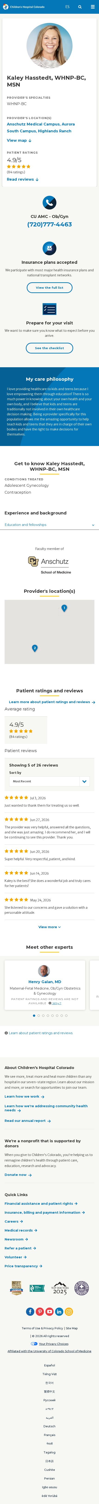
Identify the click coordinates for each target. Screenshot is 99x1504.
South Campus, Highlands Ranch (39, 131)
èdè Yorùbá (49, 1496)
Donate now (15, 1175)
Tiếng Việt (49, 1374)
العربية (49, 1417)
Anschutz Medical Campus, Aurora (41, 124)
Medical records (19, 1230)
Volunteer (13, 1257)
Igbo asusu (49, 1487)
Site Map (72, 1328)
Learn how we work (22, 1097)
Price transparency (21, 1266)
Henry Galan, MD (45, 982)
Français (49, 1435)
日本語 (49, 1461)
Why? (56, 1003)
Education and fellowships (25, 525)
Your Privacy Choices (53, 1344)
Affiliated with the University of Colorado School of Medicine (49, 1351)
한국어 (49, 1382)
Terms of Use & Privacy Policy (42, 1328)
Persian (49, 1478)
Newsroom (14, 1239)
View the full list (49, 287)
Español (49, 1365)
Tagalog (49, 1452)
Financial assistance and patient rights (39, 1204)
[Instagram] (69, 1312)
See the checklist (49, 348)
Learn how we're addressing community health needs (46, 1108)
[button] (64, 608)
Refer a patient (18, 1248)
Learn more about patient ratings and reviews (49, 702)
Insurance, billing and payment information (42, 1212)
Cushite (49, 1469)
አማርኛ (49, 1409)
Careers (11, 1221)
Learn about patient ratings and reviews (40, 1033)
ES (69, 6)
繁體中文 (49, 1391)
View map (17, 140)
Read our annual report (25, 1121)
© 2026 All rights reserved (50, 1336)
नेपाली (50, 1443)
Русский (49, 1400)
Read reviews (20, 179)
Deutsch (49, 1426)
